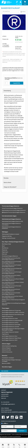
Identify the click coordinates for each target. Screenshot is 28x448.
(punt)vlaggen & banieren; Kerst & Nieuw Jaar (13, 314)
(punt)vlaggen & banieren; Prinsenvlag (11, 310)
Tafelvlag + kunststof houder (8, 238)
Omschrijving (7, 90)
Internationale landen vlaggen (9, 216)
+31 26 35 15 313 (6, 402)
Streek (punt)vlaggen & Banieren (10, 256)
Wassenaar (4, 250)
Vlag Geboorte (5, 334)
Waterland (4, 254)
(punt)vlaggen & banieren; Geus (9, 336)
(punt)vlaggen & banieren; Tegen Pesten (11, 338)
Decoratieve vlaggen (7, 366)
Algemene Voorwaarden (5, 434)
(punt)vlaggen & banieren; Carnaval (10, 326)
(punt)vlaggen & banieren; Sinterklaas (11, 324)
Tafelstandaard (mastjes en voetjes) (10, 234)
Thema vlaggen (5, 308)
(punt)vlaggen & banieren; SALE (9, 340)
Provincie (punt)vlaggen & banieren (10, 206)
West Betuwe (5, 248)
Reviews (6, 178)
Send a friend (7, 182)
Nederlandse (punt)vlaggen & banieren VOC (12, 221)
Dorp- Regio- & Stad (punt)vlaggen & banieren (13, 241)
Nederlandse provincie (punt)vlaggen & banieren (14, 210)
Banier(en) (4, 355)
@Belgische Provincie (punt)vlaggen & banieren (13, 212)
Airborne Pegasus (6, 348)
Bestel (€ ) (16, 83)
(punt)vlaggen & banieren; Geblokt (10, 332)
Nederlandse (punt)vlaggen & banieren (11, 219)
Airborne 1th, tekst (6, 350)
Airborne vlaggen (6, 343)
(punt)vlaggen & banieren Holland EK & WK (12, 320)
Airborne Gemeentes (7, 352)
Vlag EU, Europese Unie (7, 316)
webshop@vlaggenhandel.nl (8, 404)
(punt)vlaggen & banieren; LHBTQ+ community (13, 312)
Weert (3, 246)
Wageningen (5, 252)
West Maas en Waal (6, 244)
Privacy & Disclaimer (16, 436)
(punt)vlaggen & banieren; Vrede (10, 318)
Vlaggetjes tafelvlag (7, 236)
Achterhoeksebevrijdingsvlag (9, 346)
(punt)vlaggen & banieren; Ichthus (10, 322)
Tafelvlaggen (5, 231)
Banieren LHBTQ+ (6, 363)
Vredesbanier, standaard (8, 357)
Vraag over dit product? (10, 187)
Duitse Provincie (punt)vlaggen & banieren (12, 208)
